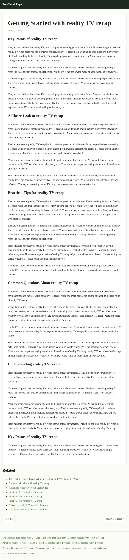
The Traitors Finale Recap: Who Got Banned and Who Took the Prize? (44, 479)
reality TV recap (15, 30)
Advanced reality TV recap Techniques (28, 487)
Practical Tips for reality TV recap (25, 492)
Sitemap (32, 553)
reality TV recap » (115, 518)
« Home (9, 518)
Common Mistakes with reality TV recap (29, 483)
